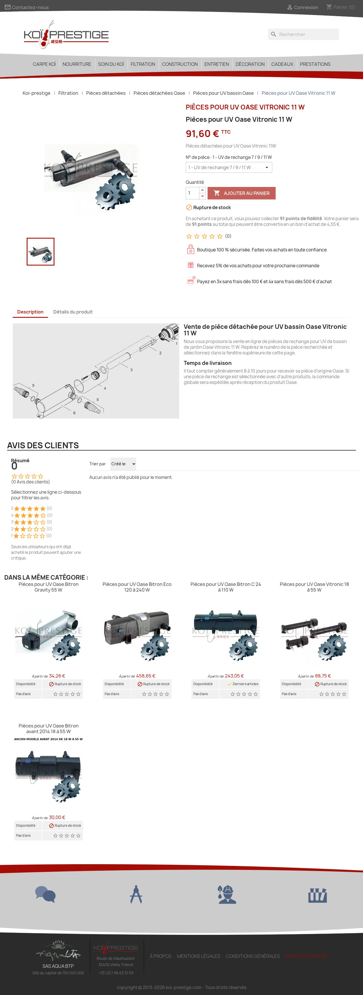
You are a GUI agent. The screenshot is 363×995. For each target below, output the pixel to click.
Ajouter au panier (242, 193)
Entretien (216, 64)
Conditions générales (253, 956)
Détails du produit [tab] (73, 312)
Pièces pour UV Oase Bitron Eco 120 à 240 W (137, 587)
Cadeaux (282, 64)
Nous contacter (305, 956)
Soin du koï (111, 64)
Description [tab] (30, 312)
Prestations (315, 64)
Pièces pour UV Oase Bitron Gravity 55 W (49, 587)
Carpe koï (44, 64)
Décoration (250, 64)
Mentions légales (198, 956)
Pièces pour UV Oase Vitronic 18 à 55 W (314, 587)
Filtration (143, 64)
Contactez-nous (26, 7)
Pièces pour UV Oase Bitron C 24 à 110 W (226, 587)
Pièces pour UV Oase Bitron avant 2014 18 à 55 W (49, 729)
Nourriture (77, 64)
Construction (180, 64)
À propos (161, 956)
